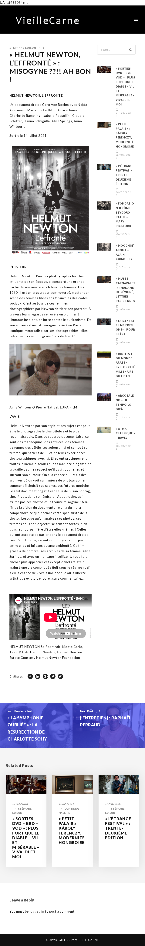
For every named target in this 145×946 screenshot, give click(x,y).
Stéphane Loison (22, 47)
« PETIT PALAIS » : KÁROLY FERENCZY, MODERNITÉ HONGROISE (72, 830)
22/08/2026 (66, 804)
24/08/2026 (20, 804)
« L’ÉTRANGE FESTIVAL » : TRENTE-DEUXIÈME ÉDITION (125, 174)
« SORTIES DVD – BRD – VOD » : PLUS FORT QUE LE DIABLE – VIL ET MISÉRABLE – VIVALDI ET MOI (125, 86)
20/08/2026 (112, 804)
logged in (36, 911)
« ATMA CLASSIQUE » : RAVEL (125, 433)
